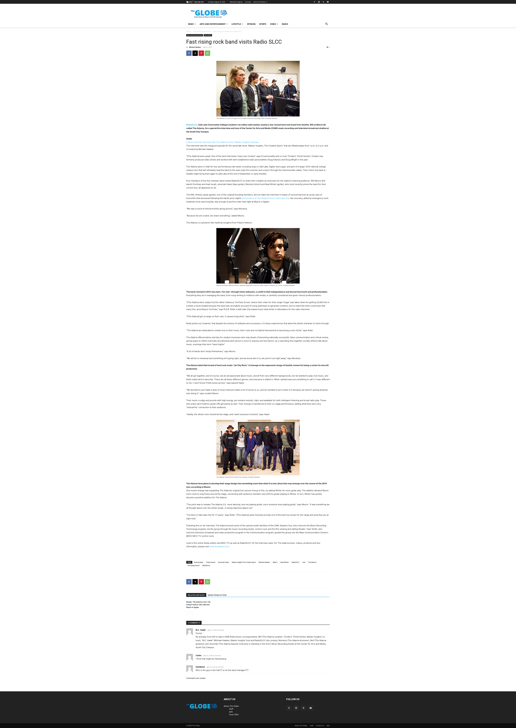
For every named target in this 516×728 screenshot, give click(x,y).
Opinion (251, 24)
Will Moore (206, 565)
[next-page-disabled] (192, 612)
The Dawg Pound (193, 565)
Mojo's (275, 562)
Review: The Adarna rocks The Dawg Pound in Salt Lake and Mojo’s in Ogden (198, 604)
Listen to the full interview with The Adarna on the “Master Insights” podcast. (222, 142)
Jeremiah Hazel (223, 562)
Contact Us (320, 725)
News (191, 24)
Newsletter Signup (236, 2)
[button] (326, 24)
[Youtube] (328, 2)
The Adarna (312, 562)
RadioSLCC (191, 124)
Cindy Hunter (210, 562)
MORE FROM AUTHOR (217, 595)
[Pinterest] (201, 53)
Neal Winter (284, 562)
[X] (323, 2)
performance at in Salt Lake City (265, 198)
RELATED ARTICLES (196, 595)
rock (303, 562)
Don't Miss (208, 35)
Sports (262, 24)
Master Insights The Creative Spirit (244, 562)
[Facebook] (314, 2)
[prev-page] (188, 612)
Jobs (231, 711)
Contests (248, 2)
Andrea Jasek (198, 562)
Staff (231, 709)
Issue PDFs (234, 714)
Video (273, 24)
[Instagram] (319, 2)
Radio (285, 24)
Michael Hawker (195, 47)
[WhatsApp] (207, 53)
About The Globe (259, 2)
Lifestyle (236, 24)
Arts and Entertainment (212, 24)
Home (188, 31)
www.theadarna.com (219, 546)
